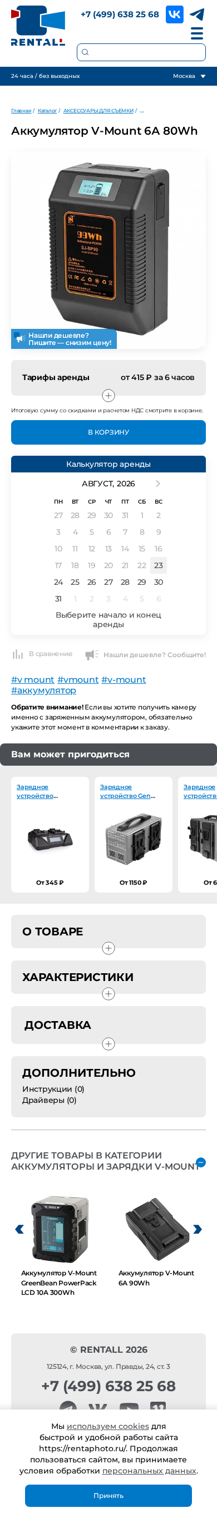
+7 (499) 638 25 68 (120, 14)
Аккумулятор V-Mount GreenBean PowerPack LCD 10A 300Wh (59, 1283)
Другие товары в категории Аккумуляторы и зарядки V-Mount (105, 1161)
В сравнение (50, 653)
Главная (21, 110)
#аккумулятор (43, 690)
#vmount (77, 679)
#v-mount (123, 679)
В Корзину (108, 432)
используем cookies (108, 1426)
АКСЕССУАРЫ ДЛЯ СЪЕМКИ (98, 110)
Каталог (47, 110)
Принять (108, 1495)
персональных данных (149, 1471)
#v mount (33, 679)
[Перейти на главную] (38, 26)
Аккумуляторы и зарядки (171, 110)
